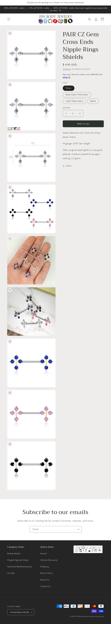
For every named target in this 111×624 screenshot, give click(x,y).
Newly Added (13, 553)
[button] (8, 19)
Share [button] (69, 166)
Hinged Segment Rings (17, 560)
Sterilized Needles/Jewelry (19, 567)
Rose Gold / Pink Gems (77, 95)
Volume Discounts (49, 560)
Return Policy (46, 573)
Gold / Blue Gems (74, 101)
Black (93, 101)
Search (43, 553)
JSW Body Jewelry (82, 616)
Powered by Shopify (96, 616)
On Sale (11, 573)
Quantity (66, 108)
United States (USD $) (19, 612)
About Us (44, 580)
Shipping (66, 69)
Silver (68, 88)
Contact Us (45, 586)
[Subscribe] (78, 529)
